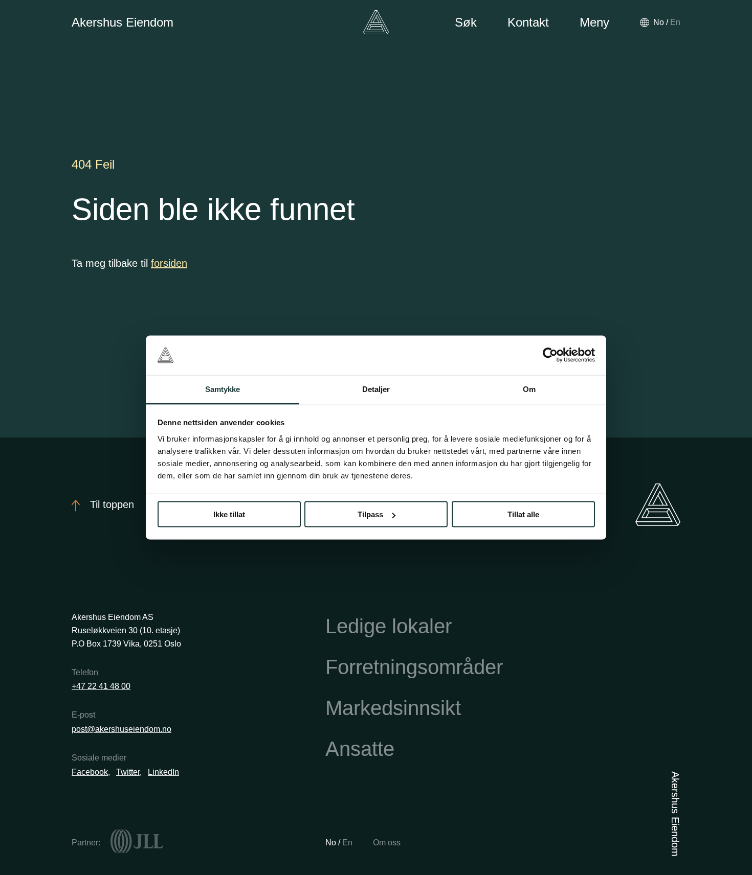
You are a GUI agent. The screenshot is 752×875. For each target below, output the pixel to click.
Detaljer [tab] (376, 388)
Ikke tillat (229, 514)
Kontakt (528, 22)
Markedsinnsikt (393, 708)
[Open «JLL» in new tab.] (136, 841)
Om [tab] (529, 388)
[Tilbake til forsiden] (376, 22)
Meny (594, 22)
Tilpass (370, 514)
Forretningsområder (414, 667)
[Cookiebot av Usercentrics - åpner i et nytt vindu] (550, 355)
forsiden (169, 263)
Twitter (128, 772)
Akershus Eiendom (122, 22)
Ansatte (359, 749)
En (347, 842)
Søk (466, 22)
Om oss (387, 842)
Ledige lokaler (388, 626)
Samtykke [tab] (222, 388)
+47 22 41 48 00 (101, 686)
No (331, 842)
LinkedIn (163, 772)
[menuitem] (658, 22)
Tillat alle (523, 514)
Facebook (90, 772)
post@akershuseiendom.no (121, 729)
